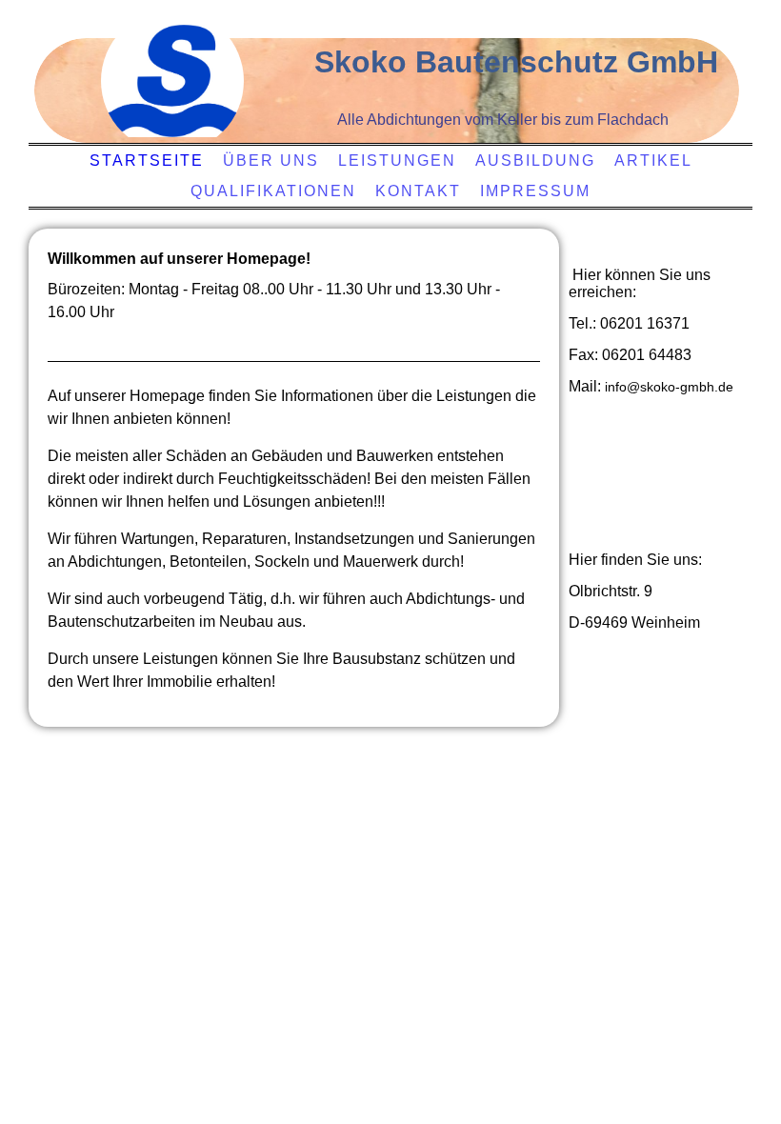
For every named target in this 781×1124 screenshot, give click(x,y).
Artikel (653, 160)
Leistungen (397, 160)
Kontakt (418, 191)
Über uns (271, 160)
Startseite (147, 160)
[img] (172, 81)
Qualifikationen (273, 191)
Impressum (535, 191)
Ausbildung (535, 160)
